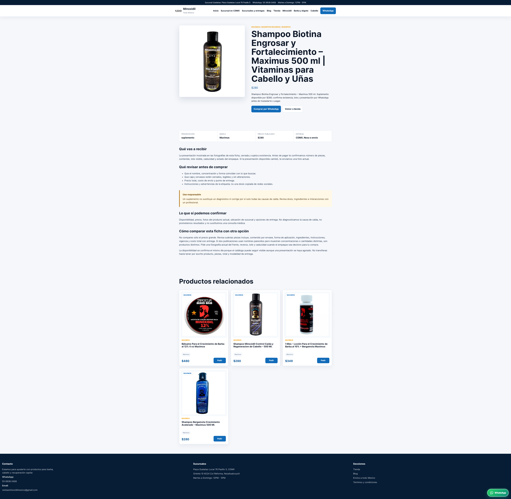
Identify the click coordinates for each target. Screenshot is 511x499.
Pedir (219, 360)
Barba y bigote (301, 11)
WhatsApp (328, 10)
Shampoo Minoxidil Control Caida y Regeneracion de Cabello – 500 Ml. (253, 345)
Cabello (314, 11)
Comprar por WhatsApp (266, 109)
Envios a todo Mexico (364, 477)
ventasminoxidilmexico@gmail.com (20, 490)
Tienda (276, 11)
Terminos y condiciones (365, 482)
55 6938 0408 (9, 481)
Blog (269, 11)
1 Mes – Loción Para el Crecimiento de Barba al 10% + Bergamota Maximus (306, 345)
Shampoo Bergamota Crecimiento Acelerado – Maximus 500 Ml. (201, 423)
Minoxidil (287, 11)
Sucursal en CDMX (230, 11)
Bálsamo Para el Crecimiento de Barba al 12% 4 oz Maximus (203, 345)
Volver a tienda (292, 109)
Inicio (216, 11)
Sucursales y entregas (253, 11)
